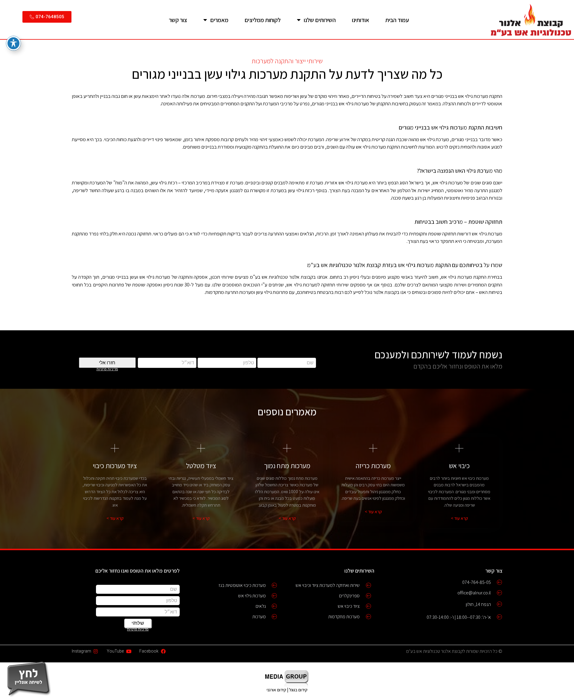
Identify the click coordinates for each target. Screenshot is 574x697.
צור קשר (178, 20)
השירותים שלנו (320, 20)
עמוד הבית (397, 20)
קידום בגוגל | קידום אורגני (287, 690)
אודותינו (360, 20)
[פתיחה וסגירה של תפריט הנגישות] (13, 43)
